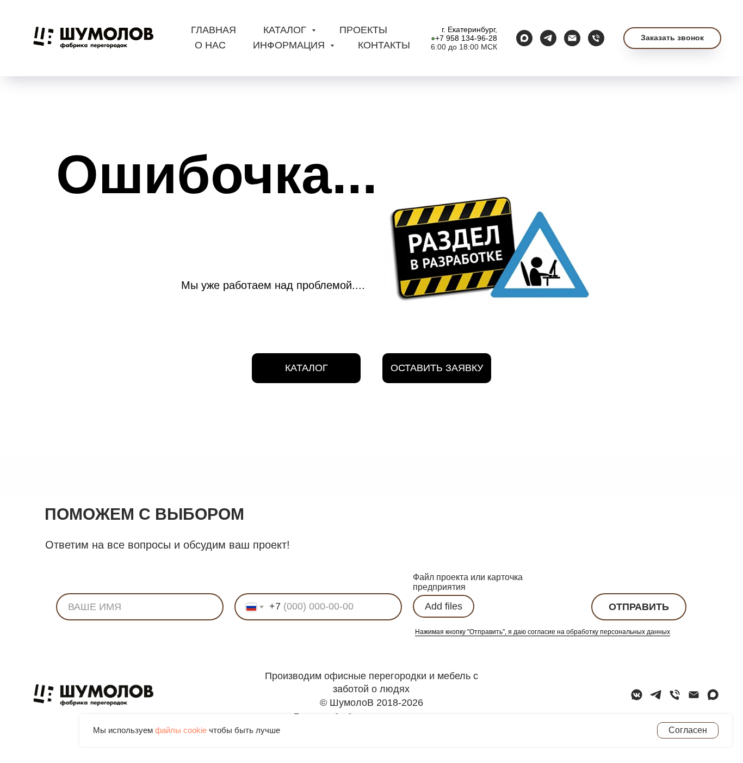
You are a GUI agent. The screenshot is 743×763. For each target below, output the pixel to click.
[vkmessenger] (636, 698)
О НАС (210, 45)
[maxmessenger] (524, 38)
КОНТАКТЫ (384, 45)
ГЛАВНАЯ (213, 29)
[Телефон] (596, 38)
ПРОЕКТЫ (363, 29)
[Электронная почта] (572, 38)
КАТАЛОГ (286, 29)
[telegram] (548, 38)
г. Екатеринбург (468, 29)
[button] (672, 38)
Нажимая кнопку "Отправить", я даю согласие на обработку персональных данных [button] (542, 632)
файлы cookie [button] (181, 730)
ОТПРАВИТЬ (639, 606)
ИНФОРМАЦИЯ (290, 45)
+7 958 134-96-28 (466, 38)
